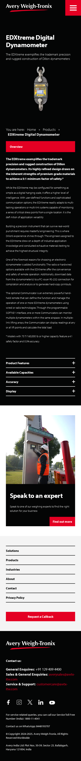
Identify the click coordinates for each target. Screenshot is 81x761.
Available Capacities (19, 372)
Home (31, 129)
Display (11, 391)
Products (49, 129)
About (10, 579)
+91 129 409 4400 (48, 669)
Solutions (12, 551)
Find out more (62, 521)
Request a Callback (40, 616)
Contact (11, 588)
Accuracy (12, 382)
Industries (13, 569)
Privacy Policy (15, 598)
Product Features (17, 363)
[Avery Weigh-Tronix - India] (29, 8)
